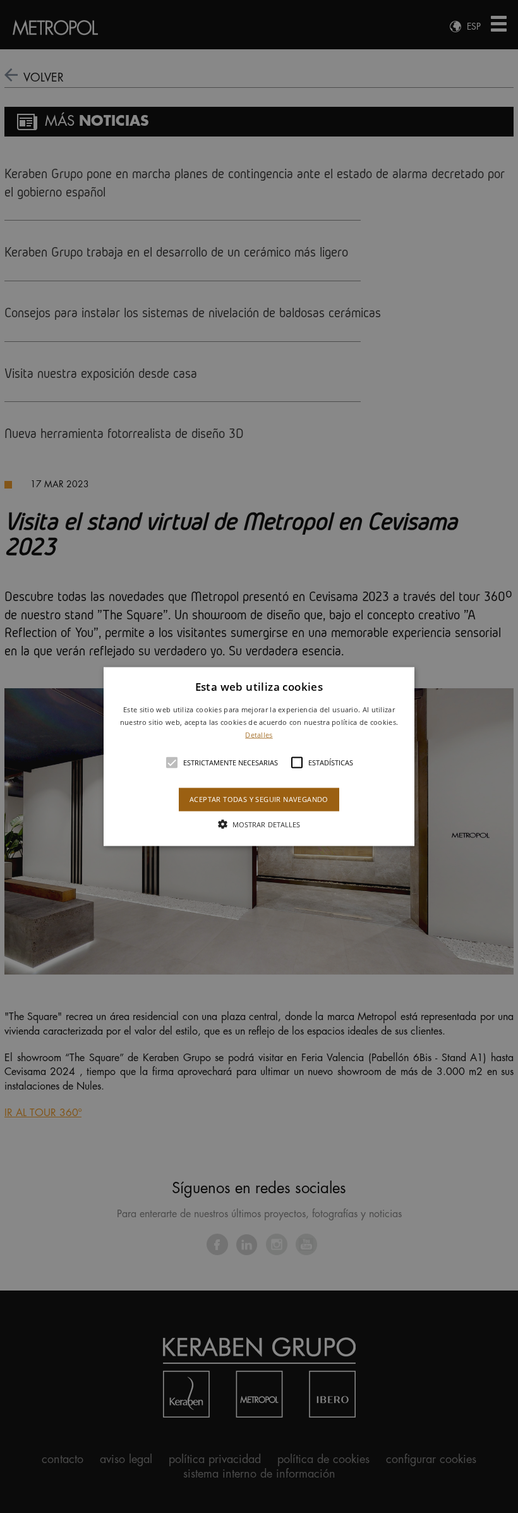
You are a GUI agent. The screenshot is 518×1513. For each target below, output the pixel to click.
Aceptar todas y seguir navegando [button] (259, 799)
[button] (259, 756)
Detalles (258, 734)
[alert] (259, 756)
